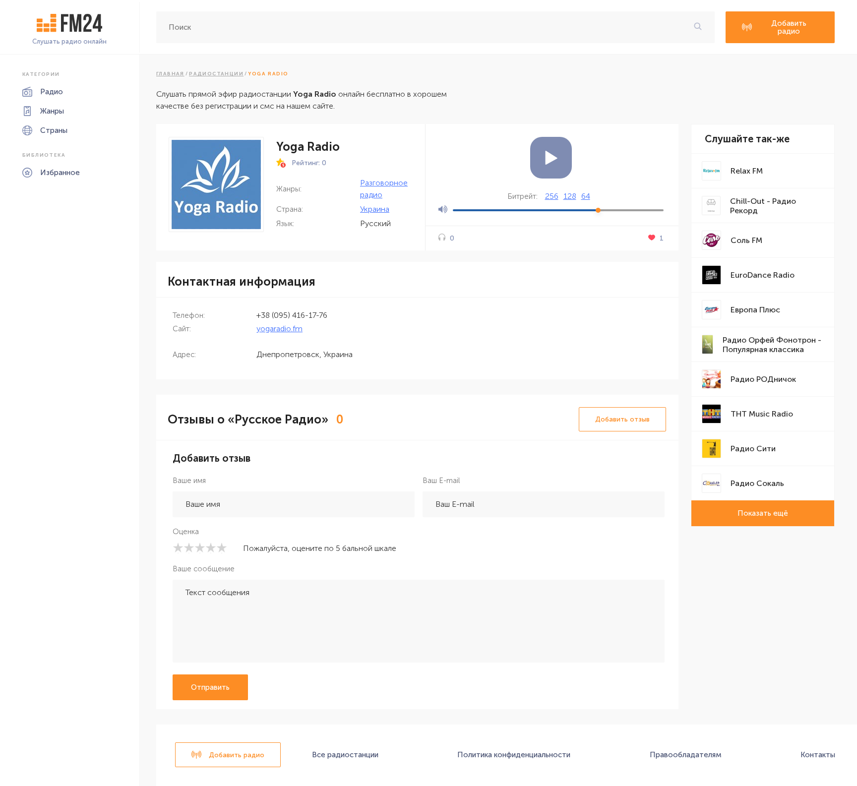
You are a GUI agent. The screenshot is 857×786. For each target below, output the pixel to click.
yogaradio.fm (279, 328)
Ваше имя (189, 480)
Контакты (817, 755)
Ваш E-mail (441, 480)
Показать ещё (762, 513)
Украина (374, 209)
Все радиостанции (345, 755)
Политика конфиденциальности (513, 755)
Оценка (186, 531)
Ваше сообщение (204, 568)
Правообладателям (686, 755)
